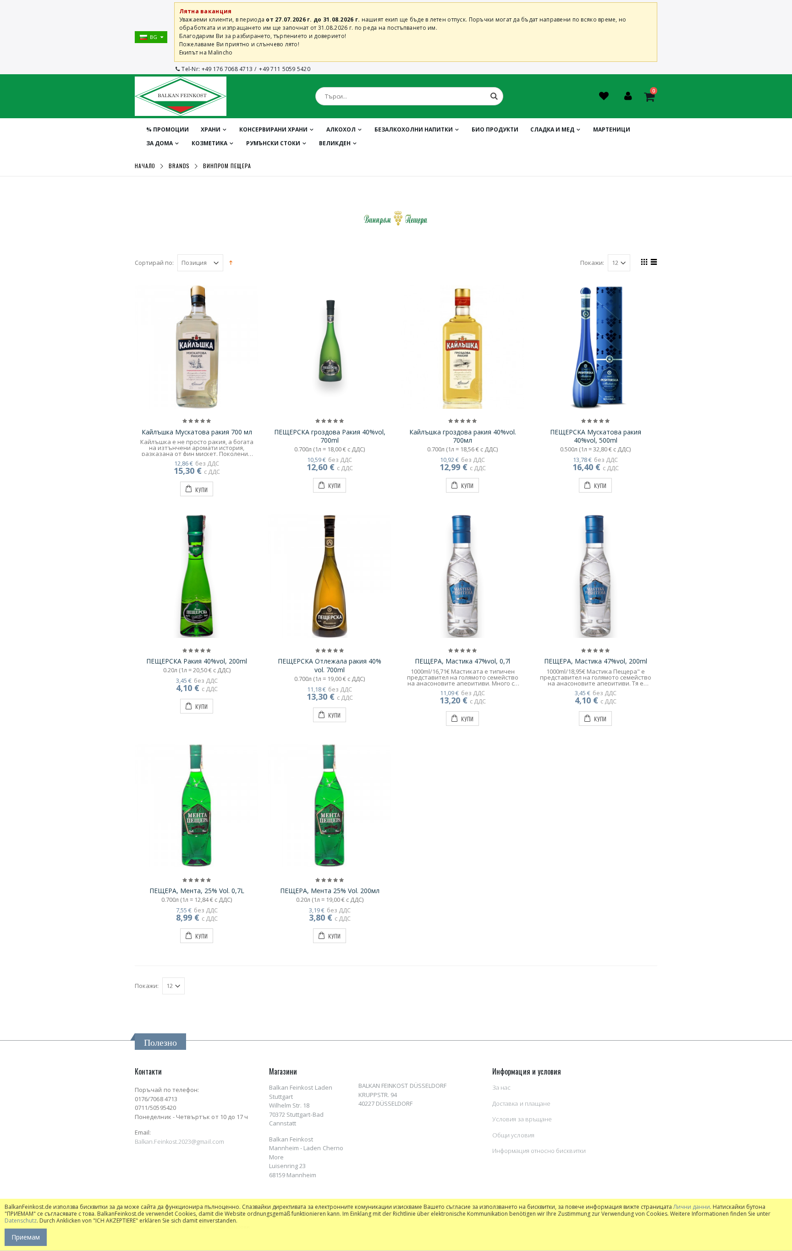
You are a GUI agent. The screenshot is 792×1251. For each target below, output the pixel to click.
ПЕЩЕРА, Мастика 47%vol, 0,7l (462, 661)
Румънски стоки (273, 143)
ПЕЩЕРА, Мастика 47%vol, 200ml (595, 661)
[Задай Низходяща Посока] (230, 262)
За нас (501, 1087)
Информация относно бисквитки (539, 1151)
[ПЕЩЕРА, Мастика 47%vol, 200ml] (595, 576)
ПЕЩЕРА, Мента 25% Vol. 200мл (330, 890)
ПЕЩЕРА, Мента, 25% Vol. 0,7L (196, 890)
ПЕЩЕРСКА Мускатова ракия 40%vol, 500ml (595, 436)
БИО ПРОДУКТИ (495, 129)
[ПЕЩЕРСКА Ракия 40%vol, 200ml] (196, 576)
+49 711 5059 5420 (284, 69)
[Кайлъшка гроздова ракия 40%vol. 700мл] (462, 347)
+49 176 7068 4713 (227, 69)
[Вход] (628, 97)
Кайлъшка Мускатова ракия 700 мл (197, 432)
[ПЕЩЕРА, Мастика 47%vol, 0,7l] (462, 576)
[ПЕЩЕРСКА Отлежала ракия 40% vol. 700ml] (329, 576)
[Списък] (652, 263)
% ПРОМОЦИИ (167, 129)
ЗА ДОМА (159, 143)
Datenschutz (21, 1220)
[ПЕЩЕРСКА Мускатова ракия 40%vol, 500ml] (595, 347)
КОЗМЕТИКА (209, 143)
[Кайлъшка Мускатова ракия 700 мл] (196, 347)
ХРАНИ (210, 129)
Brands (179, 166)
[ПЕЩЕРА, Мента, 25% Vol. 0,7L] (196, 805)
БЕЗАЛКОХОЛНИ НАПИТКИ (413, 129)
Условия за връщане (522, 1119)
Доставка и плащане (521, 1103)
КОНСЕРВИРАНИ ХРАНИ (273, 129)
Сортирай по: (154, 263)
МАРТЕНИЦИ (611, 129)
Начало (145, 166)
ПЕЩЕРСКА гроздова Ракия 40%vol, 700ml (329, 436)
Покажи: (592, 263)
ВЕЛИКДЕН (335, 143)
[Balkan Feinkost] (180, 96)
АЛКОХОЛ (341, 129)
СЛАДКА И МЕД (552, 129)
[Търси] (494, 96)
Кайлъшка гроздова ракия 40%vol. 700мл (462, 436)
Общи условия (513, 1135)
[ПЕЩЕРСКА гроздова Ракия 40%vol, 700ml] (329, 347)
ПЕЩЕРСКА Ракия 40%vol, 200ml (196, 661)
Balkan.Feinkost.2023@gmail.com (179, 1141)
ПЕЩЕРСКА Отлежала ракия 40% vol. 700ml (329, 665)
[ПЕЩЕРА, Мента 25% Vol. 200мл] (329, 805)
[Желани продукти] (604, 97)
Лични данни (691, 1207)
